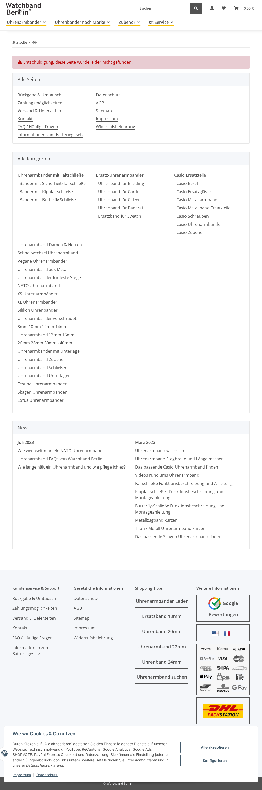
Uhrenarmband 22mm (161, 646)
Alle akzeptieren (215, 747)
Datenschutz (47, 775)
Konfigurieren (215, 760)
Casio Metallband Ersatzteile (202, 208)
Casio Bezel (186, 183)
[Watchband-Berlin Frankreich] (228, 633)
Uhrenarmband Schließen (43, 367)
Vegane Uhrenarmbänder (42, 261)
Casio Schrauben (191, 216)
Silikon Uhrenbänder (38, 310)
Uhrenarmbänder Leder (162, 601)
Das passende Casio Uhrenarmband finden (176, 467)
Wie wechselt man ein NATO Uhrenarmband (60, 450)
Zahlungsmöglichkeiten (40, 103)
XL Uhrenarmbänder (37, 302)
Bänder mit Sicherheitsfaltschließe (52, 183)
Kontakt (25, 118)
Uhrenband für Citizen (118, 200)
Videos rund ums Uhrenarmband (167, 475)
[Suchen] (196, 8)
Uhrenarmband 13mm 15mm (46, 335)
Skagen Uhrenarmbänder (42, 392)
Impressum (22, 775)
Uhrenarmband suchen (162, 677)
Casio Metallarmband (195, 200)
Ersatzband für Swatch (118, 216)
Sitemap (104, 111)
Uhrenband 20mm (162, 631)
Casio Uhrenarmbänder (198, 224)
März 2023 (145, 442)
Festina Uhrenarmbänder (42, 384)
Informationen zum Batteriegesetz (50, 134)
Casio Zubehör (189, 232)
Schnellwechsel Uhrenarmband (48, 253)
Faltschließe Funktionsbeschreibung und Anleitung (184, 483)
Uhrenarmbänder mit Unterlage (49, 351)
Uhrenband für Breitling (120, 183)
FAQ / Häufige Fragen (38, 126)
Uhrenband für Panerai (119, 208)
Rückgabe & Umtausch (39, 95)
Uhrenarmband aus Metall (43, 269)
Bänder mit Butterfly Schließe (47, 200)
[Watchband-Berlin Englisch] (216, 633)
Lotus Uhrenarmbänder (41, 400)
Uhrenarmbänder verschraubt (47, 318)
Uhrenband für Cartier (118, 191)
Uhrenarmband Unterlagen (44, 376)
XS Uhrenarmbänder (38, 294)
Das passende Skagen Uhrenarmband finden (178, 536)
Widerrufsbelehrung (115, 126)
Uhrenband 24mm (162, 662)
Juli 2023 (26, 442)
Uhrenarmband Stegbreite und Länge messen (179, 459)
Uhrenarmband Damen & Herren (50, 245)
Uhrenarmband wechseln (159, 450)
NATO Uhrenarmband (39, 285)
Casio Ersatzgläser (192, 191)
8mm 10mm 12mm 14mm (43, 326)
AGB (100, 103)
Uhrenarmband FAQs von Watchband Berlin (60, 459)
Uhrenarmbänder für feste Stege (49, 277)
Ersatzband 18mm (162, 616)
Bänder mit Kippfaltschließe (45, 191)
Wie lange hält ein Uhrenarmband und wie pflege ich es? (72, 467)
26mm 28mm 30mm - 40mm (45, 343)
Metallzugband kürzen (156, 520)
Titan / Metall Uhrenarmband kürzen (170, 528)
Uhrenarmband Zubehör (42, 359)
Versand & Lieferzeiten (39, 111)
